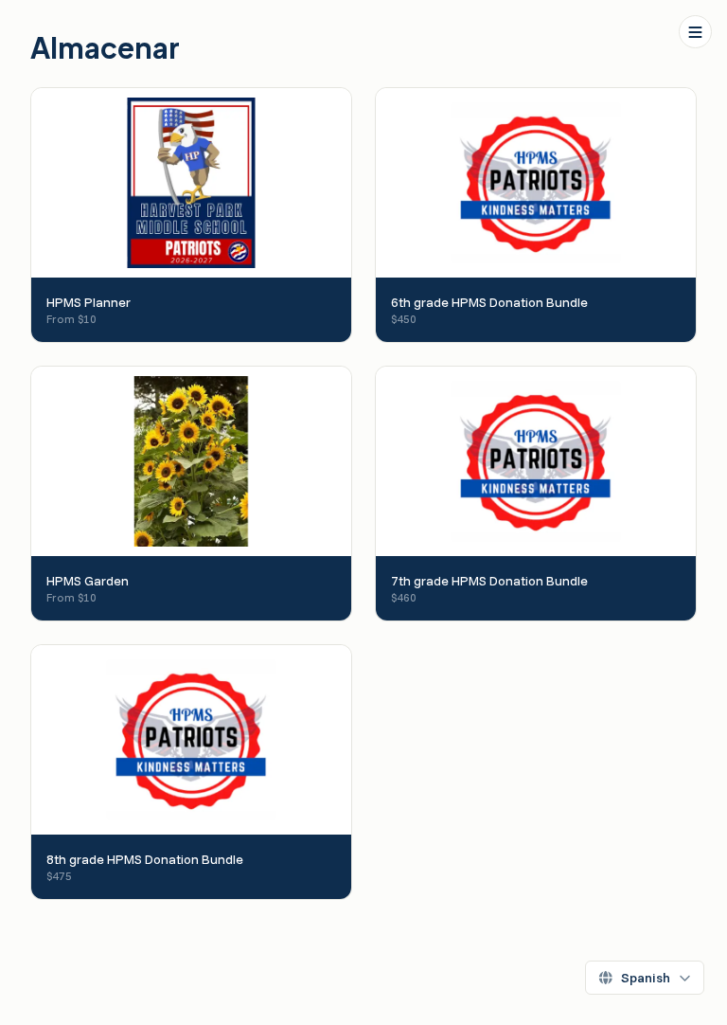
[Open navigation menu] (695, 31)
